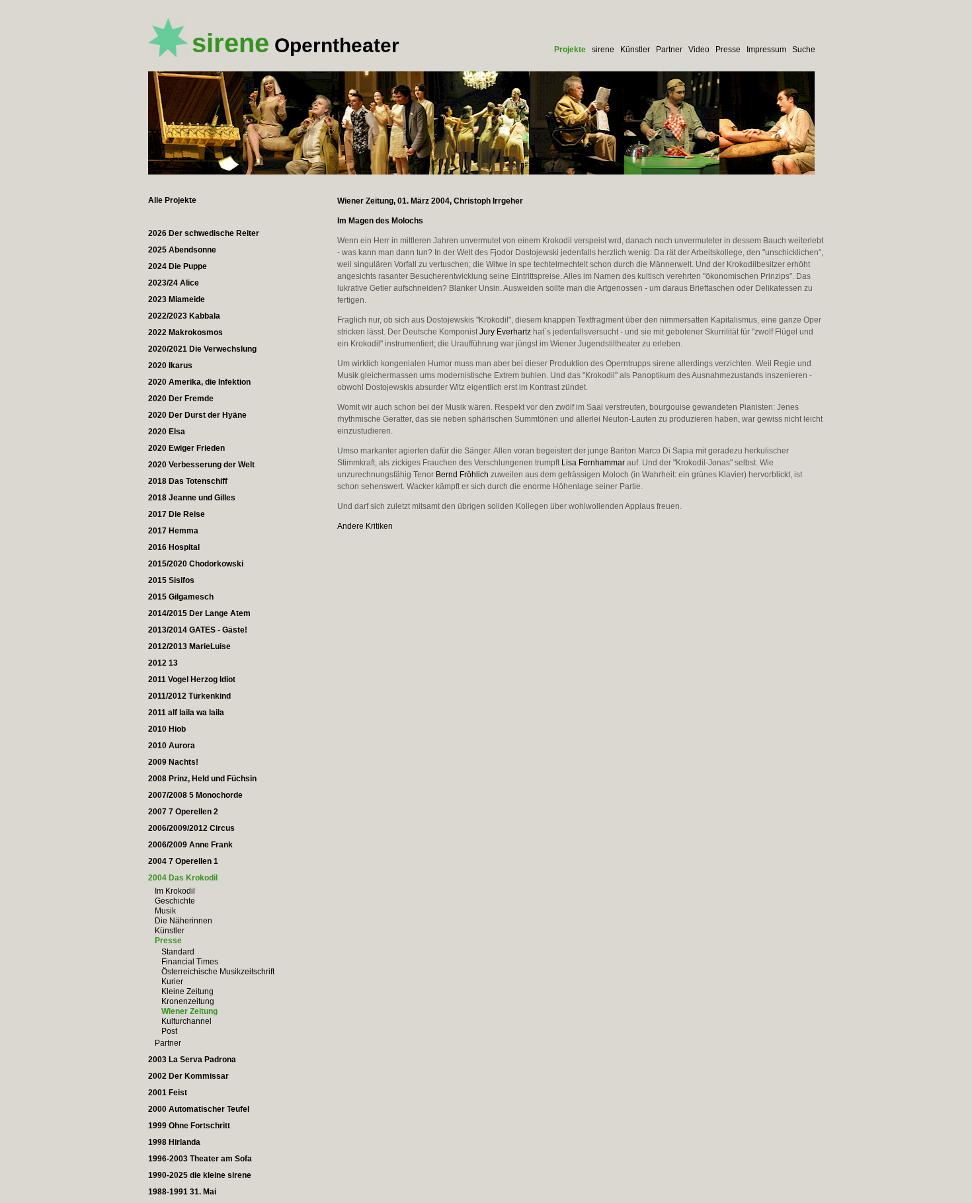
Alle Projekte (172, 200)
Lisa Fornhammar (593, 462)
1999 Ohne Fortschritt (189, 1125)
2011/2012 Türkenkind (189, 696)
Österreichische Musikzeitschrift (217, 971)
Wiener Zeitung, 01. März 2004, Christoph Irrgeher (430, 201)
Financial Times (189, 961)
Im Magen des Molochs (380, 220)
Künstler (635, 49)
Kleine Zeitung (187, 991)
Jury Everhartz (505, 331)
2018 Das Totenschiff (187, 481)
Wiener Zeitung (189, 1011)
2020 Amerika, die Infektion (199, 382)
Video (698, 49)
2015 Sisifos (171, 580)
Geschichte (175, 901)
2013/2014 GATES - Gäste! (197, 630)
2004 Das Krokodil (183, 877)
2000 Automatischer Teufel (198, 1109)
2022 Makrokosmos (185, 332)
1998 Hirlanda (174, 1142)
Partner (669, 49)
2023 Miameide (176, 299)
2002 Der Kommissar (188, 1076)
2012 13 (163, 663)
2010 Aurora (171, 745)
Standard (177, 951)
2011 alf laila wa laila (186, 712)
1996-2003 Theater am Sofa (200, 1158)
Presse (728, 49)
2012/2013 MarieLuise (189, 646)
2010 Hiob (167, 729)
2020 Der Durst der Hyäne (197, 415)
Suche (803, 49)
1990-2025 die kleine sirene (199, 1175)
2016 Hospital (174, 547)
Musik (165, 910)
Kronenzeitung (187, 1001)
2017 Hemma (173, 530)
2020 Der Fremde (181, 398)
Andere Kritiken (365, 526)
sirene (603, 49)
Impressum (766, 49)
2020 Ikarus (170, 365)
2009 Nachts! (173, 762)
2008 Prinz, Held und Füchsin (202, 778)
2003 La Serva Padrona (192, 1059)
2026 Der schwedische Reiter (203, 233)
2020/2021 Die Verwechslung (202, 349)
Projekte (570, 49)
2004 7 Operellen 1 (183, 861)
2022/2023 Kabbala (184, 316)
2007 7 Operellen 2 (183, 811)
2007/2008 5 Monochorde (195, 795)
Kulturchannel (186, 1021)
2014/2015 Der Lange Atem (199, 613)
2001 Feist (167, 1092)
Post (169, 1031)
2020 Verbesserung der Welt (201, 464)
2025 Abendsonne (182, 249)
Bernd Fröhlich (462, 474)
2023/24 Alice (173, 283)
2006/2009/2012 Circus (191, 828)
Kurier (172, 981)
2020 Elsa (166, 431)
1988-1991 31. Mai (182, 1191)
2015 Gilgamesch (181, 597)
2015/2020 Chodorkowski (195, 563)
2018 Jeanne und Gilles (191, 497)
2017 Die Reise (176, 514)
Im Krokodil (175, 891)
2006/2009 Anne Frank (190, 844)
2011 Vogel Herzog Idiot (191, 679)
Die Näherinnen (183, 920)
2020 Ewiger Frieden (186, 448)
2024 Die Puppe (177, 266)
